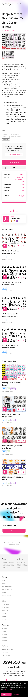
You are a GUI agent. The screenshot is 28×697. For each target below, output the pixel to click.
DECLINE (16, 694)
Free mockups (6, 655)
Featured (13, 388)
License (4, 613)
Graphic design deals (7, 649)
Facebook (4, 637)
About (3, 580)
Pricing (4, 592)
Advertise (4, 616)
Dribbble (4, 628)
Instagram (4, 634)
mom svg (5, 134)
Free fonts (4, 652)
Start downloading (7, 586)
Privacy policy (5, 604)
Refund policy (5, 610)
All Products (5, 30)
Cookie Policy (7, 689)
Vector (13, 30)
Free (8, 388)
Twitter (4, 631)
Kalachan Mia (15, 218)
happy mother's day (14, 134)
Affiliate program (6, 595)
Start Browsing (14, 680)
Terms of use (5, 607)
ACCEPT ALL (6, 694)
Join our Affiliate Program (14, 154)
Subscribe (14, 531)
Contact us (5, 619)
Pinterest (4, 640)
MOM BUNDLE (6, 139)
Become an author (7, 589)
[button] (24, 4)
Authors (4, 583)
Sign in (19, 4)
